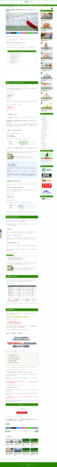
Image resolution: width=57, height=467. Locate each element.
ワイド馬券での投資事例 (45, 125)
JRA (22, 145)
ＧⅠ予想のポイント (44, 148)
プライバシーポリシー (23, 464)
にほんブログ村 (48, 200)
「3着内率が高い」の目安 (14, 54)
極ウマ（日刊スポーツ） (44, 182)
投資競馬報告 (43, 119)
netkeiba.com (42, 194)
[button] (8, 33)
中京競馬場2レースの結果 (13, 61)
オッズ (43, 140)
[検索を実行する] (52, 8)
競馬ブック (42, 188)
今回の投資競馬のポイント (13, 62)
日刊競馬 (42, 178)
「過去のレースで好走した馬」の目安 (15, 55)
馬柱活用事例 (43, 131)
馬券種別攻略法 (44, 142)
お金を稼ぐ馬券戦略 (44, 116)
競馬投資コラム (44, 137)
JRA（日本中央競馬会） (44, 172)
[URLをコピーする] (35, 33)
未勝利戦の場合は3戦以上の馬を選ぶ (15, 56)
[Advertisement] (21, 72)
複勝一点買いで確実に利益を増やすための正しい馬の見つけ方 (22, 156)
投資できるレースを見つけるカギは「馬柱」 (16, 53)
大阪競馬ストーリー (28, 1)
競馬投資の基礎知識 (44, 134)
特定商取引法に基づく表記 (29, 464)
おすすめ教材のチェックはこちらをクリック (46, 164)
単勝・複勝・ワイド (44, 145)
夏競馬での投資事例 (44, 128)
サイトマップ (34, 464)
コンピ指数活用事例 (44, 122)
